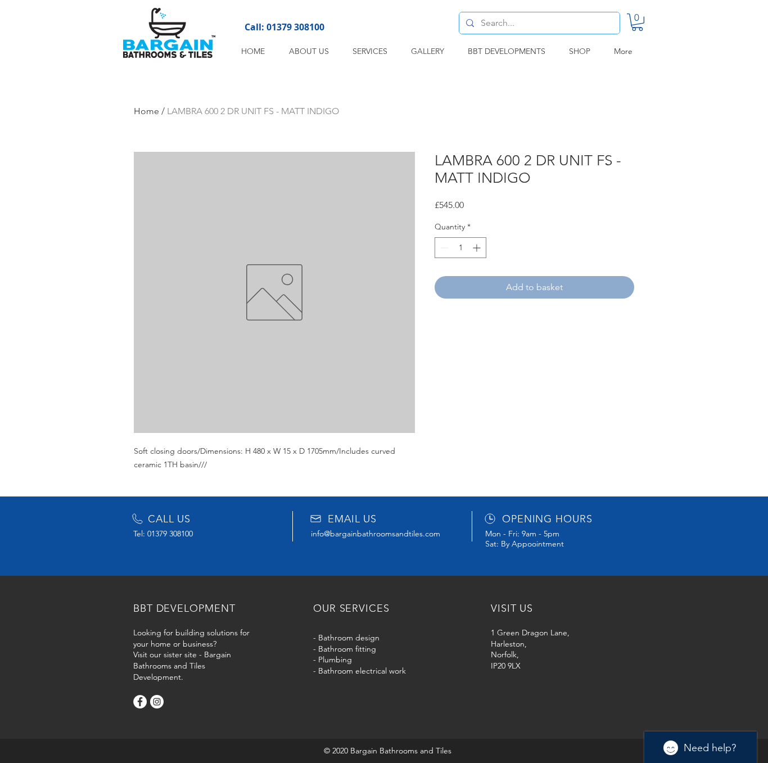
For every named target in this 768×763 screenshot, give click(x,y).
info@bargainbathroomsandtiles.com (375, 534)
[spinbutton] (460, 248)
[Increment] (478, 248)
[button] (637, 22)
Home (146, 111)
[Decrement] (443, 248)
